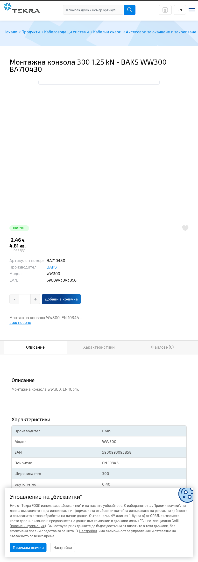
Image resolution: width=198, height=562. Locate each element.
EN (179, 10)
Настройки (63, 547)
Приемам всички (28, 547)
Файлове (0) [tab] (162, 347)
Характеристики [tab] (99, 347)
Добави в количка (61, 299)
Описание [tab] (35, 347)
